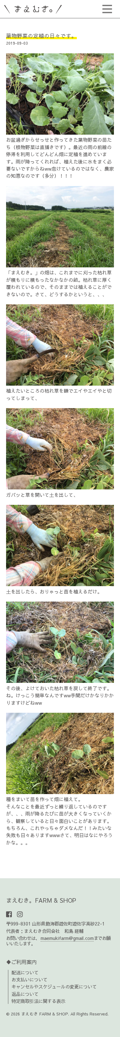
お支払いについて (29, 979)
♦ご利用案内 (21, 961)
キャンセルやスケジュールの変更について (54, 986)
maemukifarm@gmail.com (67, 938)
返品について (25, 994)
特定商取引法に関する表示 (38, 1001)
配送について (25, 972)
